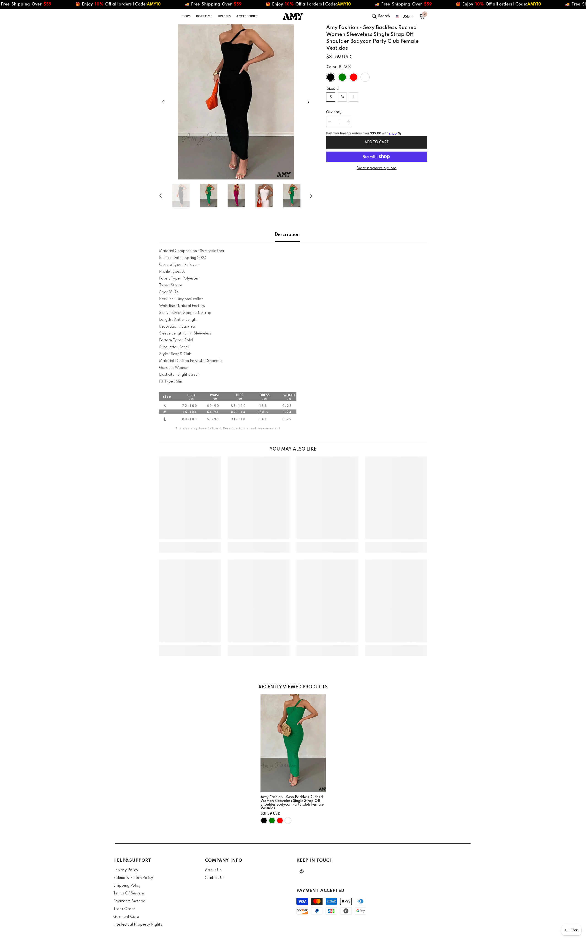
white (288, 820)
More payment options (376, 168)
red (280, 820)
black (263, 820)
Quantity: (334, 112)
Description (287, 235)
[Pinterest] (301, 871)
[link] (190, 544)
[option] (236, 101)
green (272, 820)
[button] (163, 102)
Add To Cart (377, 142)
